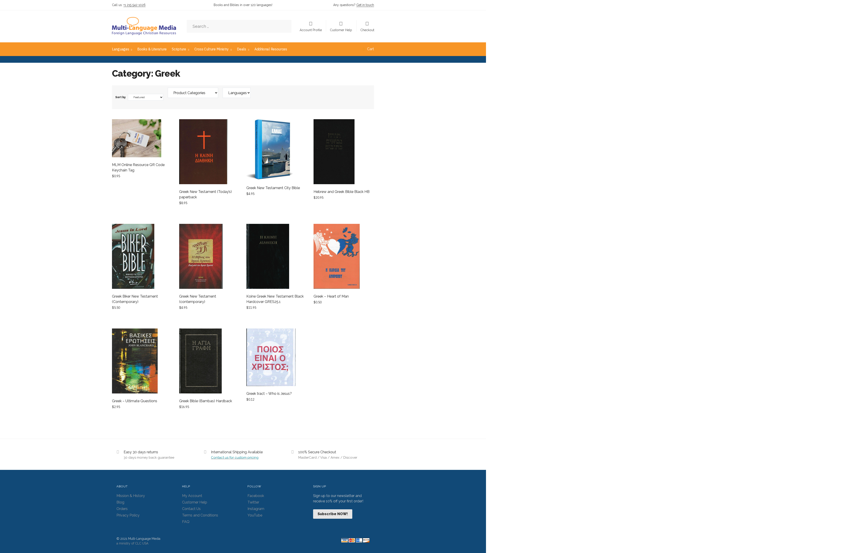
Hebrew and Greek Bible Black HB (342, 192)
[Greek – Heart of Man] (344, 257)
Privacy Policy (128, 515)
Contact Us (191, 509)
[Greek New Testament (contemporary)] (209, 257)
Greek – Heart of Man (331, 296)
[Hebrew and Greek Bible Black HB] (344, 152)
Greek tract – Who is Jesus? (269, 393)
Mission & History (130, 496)
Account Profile (311, 30)
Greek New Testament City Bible (273, 188)
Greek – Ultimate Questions (134, 401)
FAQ (185, 522)
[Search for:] (239, 26)
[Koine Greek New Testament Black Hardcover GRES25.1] (276, 257)
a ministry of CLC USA (132, 543)
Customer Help (341, 30)
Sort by (120, 97)
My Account (192, 496)
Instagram (255, 509)
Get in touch (365, 5)
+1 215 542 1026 (134, 5)
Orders (122, 509)
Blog (120, 502)
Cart (370, 49)
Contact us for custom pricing (234, 458)
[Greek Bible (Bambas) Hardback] (209, 361)
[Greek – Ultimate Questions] (142, 361)
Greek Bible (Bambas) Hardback (205, 401)
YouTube (254, 515)
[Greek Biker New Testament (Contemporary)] (142, 257)
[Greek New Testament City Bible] (276, 150)
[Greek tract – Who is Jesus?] (276, 358)
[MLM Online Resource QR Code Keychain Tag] (142, 139)
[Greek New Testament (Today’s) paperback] (209, 152)
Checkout (367, 30)
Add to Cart (142, 213)
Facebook (255, 496)
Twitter (253, 502)
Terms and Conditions (200, 515)
